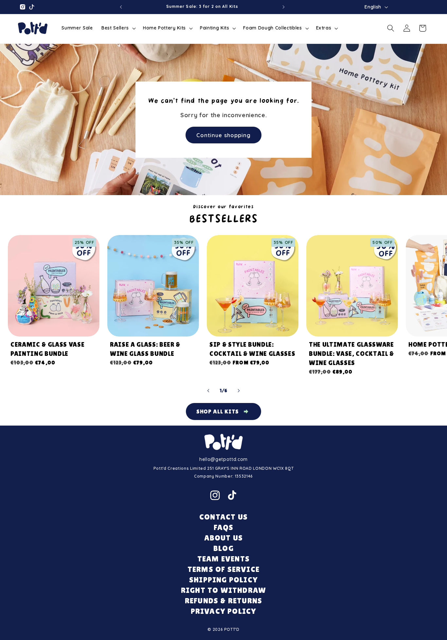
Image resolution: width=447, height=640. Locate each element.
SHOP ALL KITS (217, 411)
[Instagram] (215, 495)
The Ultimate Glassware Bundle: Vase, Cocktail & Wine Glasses (351, 353)
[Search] (391, 28)
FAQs (224, 527)
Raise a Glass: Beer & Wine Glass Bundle (145, 349)
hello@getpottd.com (223, 459)
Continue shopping (223, 134)
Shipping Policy (223, 579)
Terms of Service (223, 569)
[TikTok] (232, 495)
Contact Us (223, 516)
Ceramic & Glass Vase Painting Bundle (47, 349)
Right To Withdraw (223, 590)
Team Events (223, 558)
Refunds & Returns (223, 600)
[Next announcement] (284, 7)
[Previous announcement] (121, 7)
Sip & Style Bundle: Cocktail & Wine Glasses (252, 349)
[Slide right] (238, 390)
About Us (223, 537)
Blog (223, 548)
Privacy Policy (224, 611)
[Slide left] (208, 390)
